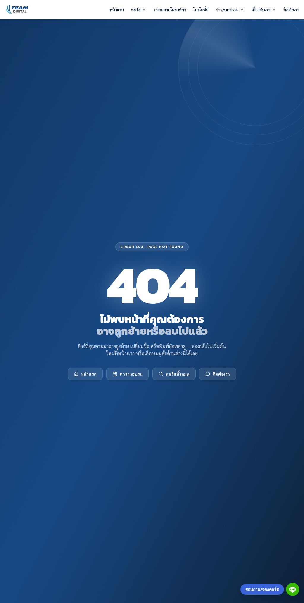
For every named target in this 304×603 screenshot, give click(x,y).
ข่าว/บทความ (227, 9)
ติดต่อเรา (291, 9)
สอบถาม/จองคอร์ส (262, 589)
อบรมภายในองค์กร (170, 9)
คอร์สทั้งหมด (177, 374)
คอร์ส (136, 9)
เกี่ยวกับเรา (261, 9)
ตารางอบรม (131, 374)
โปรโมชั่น (201, 9)
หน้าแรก (117, 9)
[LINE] (292, 589)
